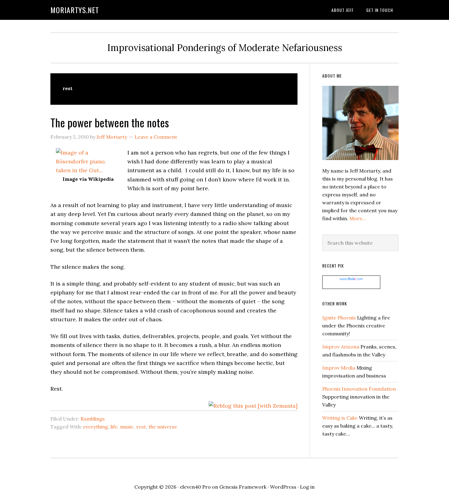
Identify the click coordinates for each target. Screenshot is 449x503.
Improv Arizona (340, 347)
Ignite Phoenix (339, 318)
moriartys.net (74, 9)
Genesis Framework (242, 487)
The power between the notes (109, 122)
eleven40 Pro (195, 487)
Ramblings (93, 419)
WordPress (283, 487)
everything (95, 427)
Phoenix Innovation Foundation (359, 389)
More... (357, 218)
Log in (307, 487)
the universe (162, 427)
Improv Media (338, 368)
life (114, 427)
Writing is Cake (340, 418)
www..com (351, 279)
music (127, 427)
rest (141, 427)
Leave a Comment (156, 137)
